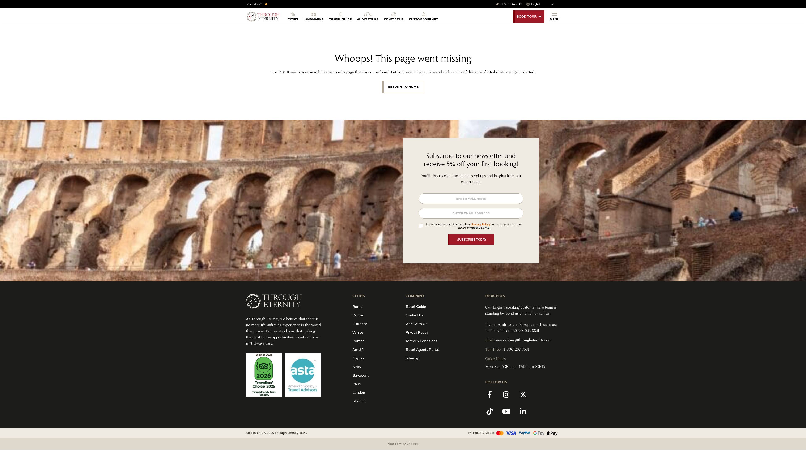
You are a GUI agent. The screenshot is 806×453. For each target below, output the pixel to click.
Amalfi (358, 350)
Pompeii (359, 341)
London (358, 393)
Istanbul (359, 401)
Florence (359, 324)
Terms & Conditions (421, 341)
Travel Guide (416, 307)
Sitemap (412, 358)
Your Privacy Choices (403, 444)
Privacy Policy (480, 224)
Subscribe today (471, 239)
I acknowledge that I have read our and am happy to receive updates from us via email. (474, 226)
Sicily (356, 367)
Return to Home (403, 87)
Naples (358, 358)
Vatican (358, 315)
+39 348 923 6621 (524, 330)
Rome (357, 307)
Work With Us (416, 324)
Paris (356, 384)
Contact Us (414, 315)
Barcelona (360, 375)
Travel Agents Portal (422, 350)
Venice (357, 332)
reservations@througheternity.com (523, 340)
